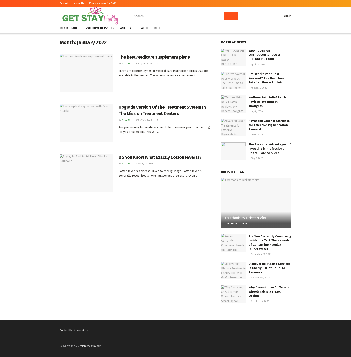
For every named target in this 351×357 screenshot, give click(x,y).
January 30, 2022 (143, 63)
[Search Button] (231, 16)
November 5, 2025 (260, 277)
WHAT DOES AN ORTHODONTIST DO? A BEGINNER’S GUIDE (264, 55)
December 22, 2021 (236, 223)
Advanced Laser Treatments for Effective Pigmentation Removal (269, 125)
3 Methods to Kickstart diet (245, 218)
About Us (79, 3)
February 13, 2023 (143, 163)
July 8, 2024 (256, 111)
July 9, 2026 (256, 134)
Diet (157, 28)
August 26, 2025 (258, 88)
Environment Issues (99, 28)
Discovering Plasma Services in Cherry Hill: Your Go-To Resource (269, 268)
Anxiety (125, 28)
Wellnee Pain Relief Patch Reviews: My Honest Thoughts (267, 102)
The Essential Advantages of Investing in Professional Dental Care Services (270, 149)
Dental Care (69, 28)
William (126, 63)
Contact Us (66, 3)
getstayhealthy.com (90, 346)
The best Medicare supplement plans (154, 57)
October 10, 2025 (259, 301)
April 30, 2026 (257, 64)
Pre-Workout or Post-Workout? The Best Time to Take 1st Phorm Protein (269, 78)
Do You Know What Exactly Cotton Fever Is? (160, 157)
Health (143, 28)
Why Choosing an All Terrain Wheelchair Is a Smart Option (269, 292)
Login (287, 16)
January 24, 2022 (143, 120)
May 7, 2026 (256, 158)
